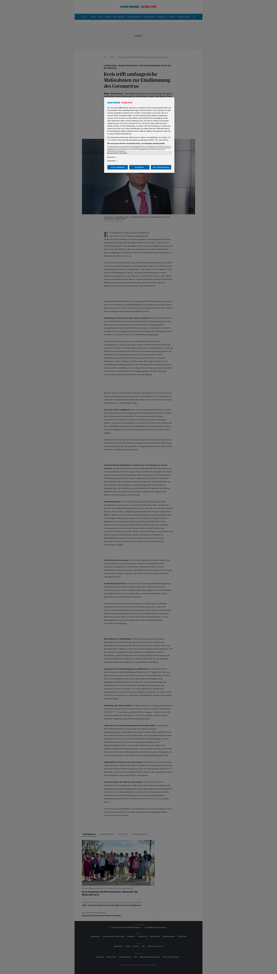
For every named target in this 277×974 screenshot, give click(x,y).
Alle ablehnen (139, 167)
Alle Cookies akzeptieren (161, 167)
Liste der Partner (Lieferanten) (117, 153)
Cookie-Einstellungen (118, 167)
